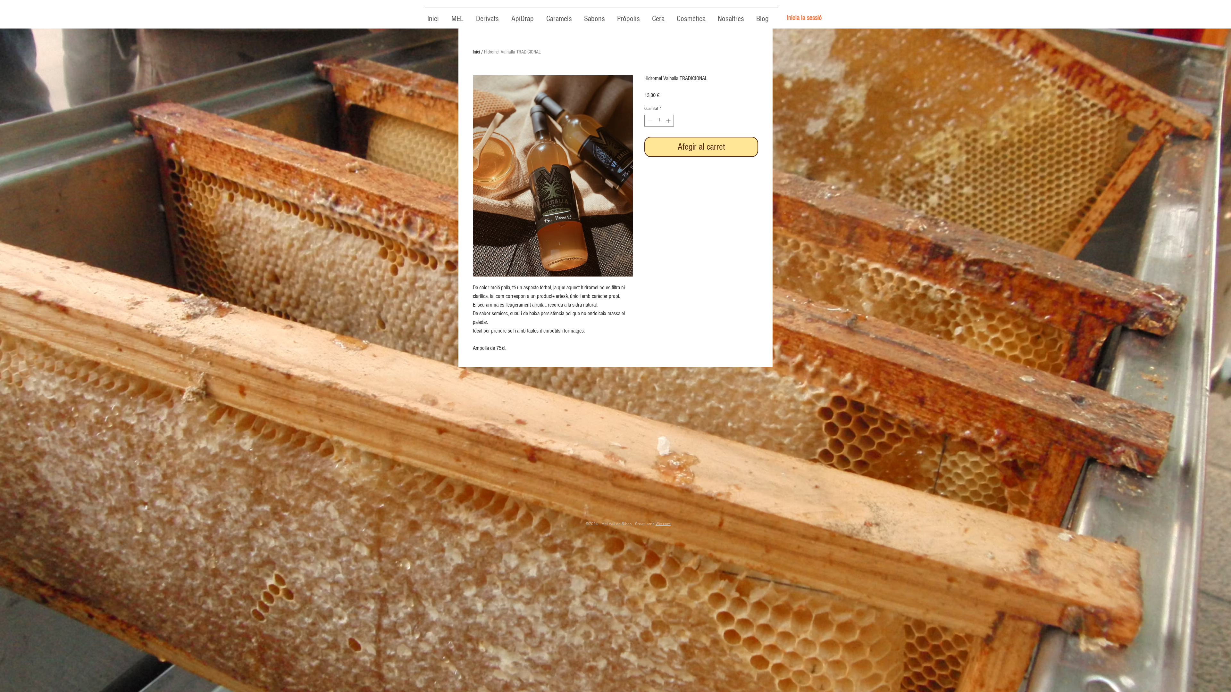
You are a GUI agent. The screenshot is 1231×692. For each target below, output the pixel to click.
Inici (476, 52)
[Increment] (669, 120)
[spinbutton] (659, 120)
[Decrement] (649, 120)
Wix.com (663, 524)
